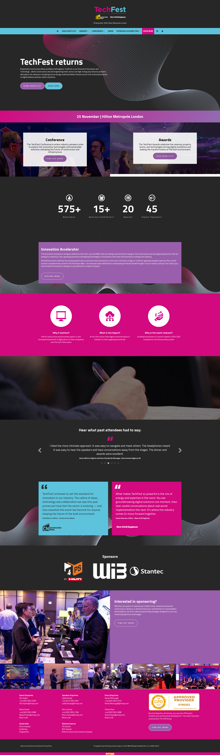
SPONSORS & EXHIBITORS (127, 3)
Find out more (55, 158)
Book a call (23, 717)
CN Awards (66, 726)
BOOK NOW (148, 3)
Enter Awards (25, 726)
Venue (110, 3)
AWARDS (83, 3)
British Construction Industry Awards (77, 731)
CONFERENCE (98, 3)
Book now (53, 86)
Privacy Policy (48, 746)
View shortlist (32, 86)
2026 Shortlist (69, 3)
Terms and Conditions (36, 746)
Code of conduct (24, 746)
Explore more (52, 276)
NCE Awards (67, 729)
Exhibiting (23, 729)
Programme (24, 731)
